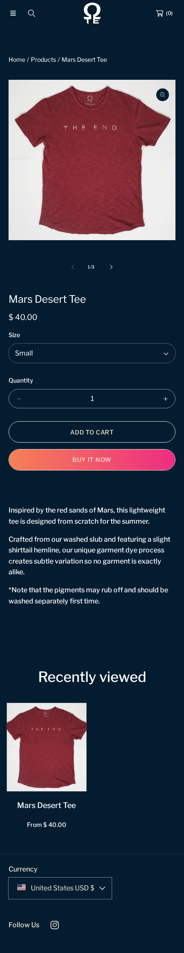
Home (17, 59)
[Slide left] (73, 266)
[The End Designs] (92, 13)
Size (14, 334)
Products (43, 59)
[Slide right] (110, 266)
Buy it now (92, 459)
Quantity (21, 380)
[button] (12, 13)
